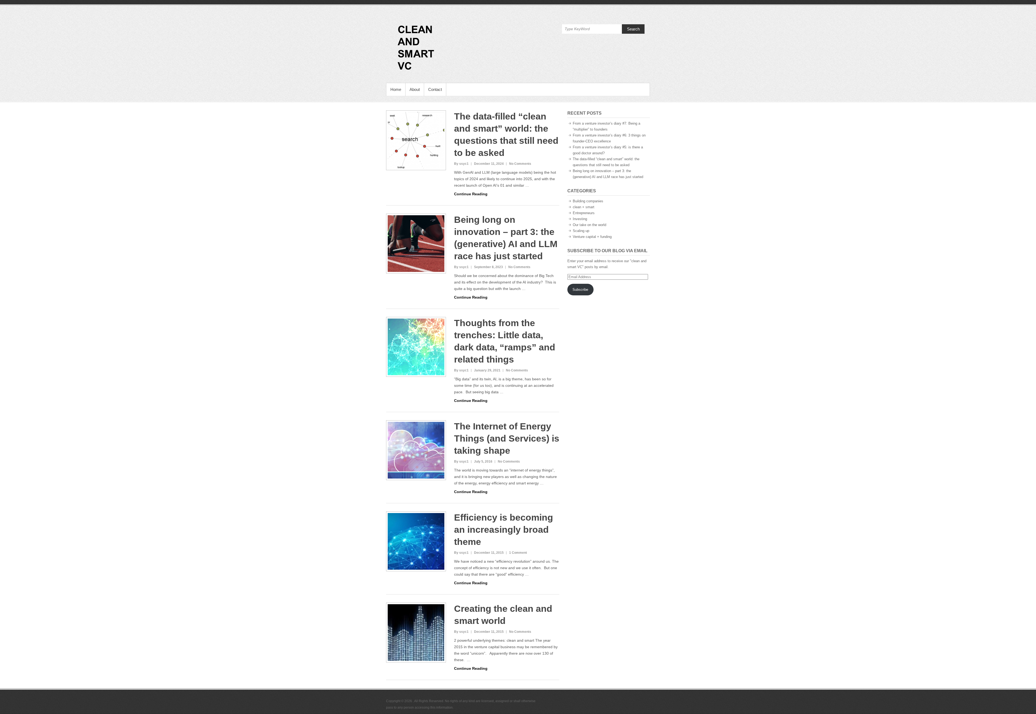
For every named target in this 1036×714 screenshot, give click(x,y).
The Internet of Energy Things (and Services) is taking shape (506, 438)
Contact (435, 89)
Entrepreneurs (584, 213)
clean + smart (583, 207)
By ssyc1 (461, 164)
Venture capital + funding (592, 237)
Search (633, 29)
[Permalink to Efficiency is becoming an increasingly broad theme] (416, 541)
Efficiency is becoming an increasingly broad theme (503, 529)
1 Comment (518, 553)
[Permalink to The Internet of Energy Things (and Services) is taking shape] (416, 450)
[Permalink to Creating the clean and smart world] (416, 632)
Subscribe (580, 290)
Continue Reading (471, 194)
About (415, 89)
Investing (580, 219)
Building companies (588, 201)
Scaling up (581, 231)
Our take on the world (589, 225)
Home (395, 89)
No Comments (520, 164)
